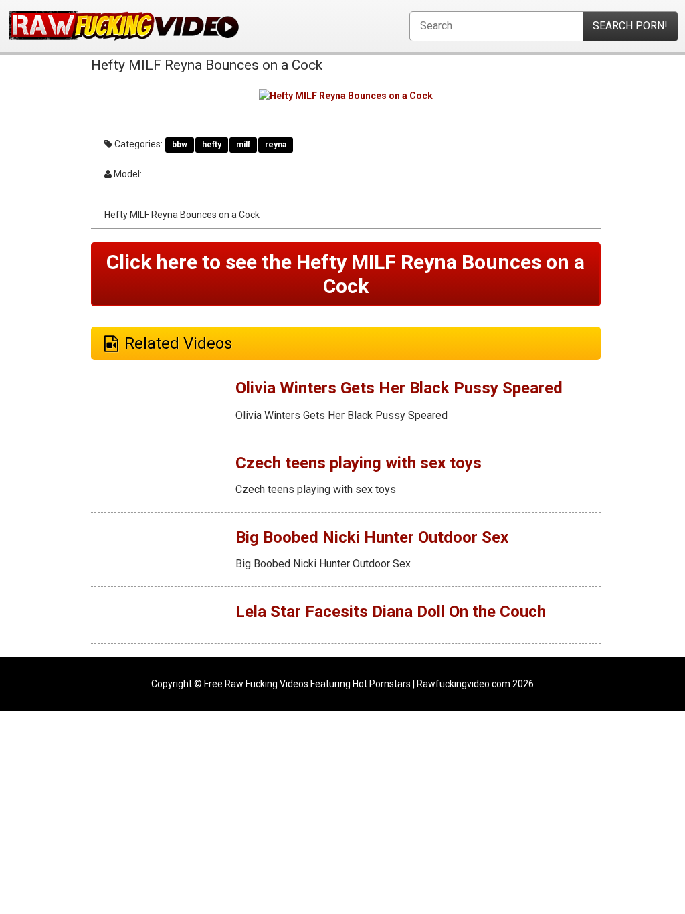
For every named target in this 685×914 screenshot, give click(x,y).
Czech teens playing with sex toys (358, 463)
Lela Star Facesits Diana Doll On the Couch (390, 611)
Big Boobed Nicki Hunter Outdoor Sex (371, 537)
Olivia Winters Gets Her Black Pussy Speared (399, 388)
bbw (179, 144)
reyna (275, 144)
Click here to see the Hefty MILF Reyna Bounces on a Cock (345, 274)
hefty (211, 144)
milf (243, 144)
